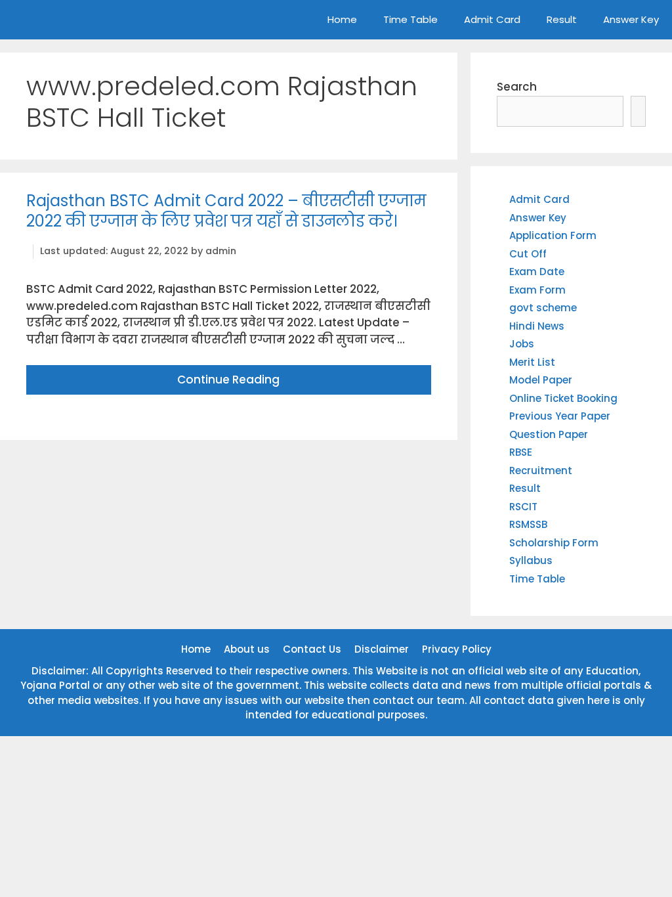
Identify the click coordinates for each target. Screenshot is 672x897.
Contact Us (312, 649)
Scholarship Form (553, 543)
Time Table (410, 19)
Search (517, 87)
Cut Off (528, 254)
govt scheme (543, 308)
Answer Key (631, 19)
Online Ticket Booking (563, 398)
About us (247, 649)
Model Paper (540, 380)
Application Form (553, 235)
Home (342, 19)
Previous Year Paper (559, 416)
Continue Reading (228, 379)
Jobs (521, 344)
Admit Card (492, 19)
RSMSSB (528, 524)
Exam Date (536, 271)
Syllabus (531, 560)
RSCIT (523, 507)
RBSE (520, 452)
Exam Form (537, 290)
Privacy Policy (457, 649)
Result (562, 19)
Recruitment (540, 470)
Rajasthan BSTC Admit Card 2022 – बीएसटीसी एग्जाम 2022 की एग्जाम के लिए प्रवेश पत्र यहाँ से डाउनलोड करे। (226, 211)
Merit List (532, 362)
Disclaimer (381, 649)
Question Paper (548, 434)
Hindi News (536, 326)
